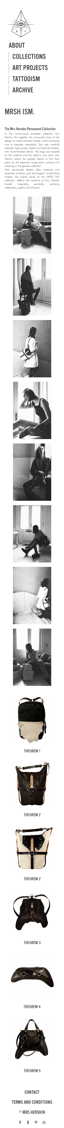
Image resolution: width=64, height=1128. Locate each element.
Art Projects (30, 68)
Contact (32, 1092)
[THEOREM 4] (32, 1000)
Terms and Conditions (32, 1102)
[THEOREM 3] (32, 936)
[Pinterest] (36, 1122)
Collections (29, 56)
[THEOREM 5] (32, 1064)
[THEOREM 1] (32, 744)
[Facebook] (20, 1122)
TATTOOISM (26, 79)
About (17, 45)
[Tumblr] (28, 1122)
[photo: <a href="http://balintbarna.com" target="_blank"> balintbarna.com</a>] (32, 252)
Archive (22, 90)
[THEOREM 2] (32, 808)
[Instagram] (44, 1122)
